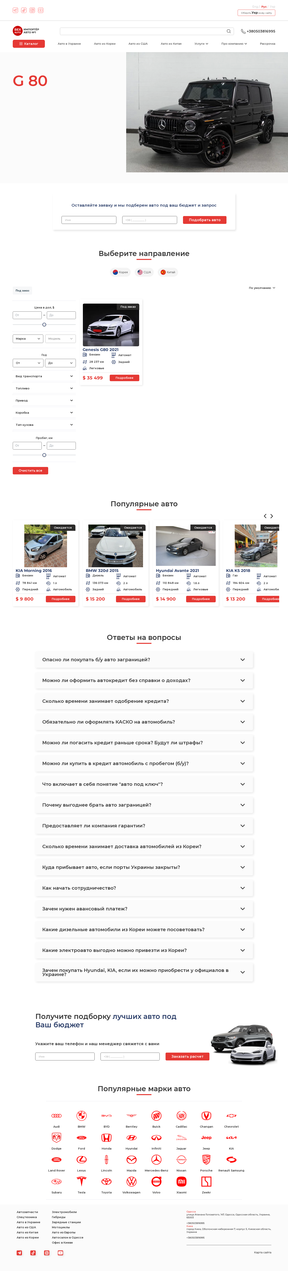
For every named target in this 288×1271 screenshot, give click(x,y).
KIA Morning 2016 (34, 570)
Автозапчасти (27, 1212)
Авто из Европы (63, 1232)
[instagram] (32, 10)
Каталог (31, 44)
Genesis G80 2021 (101, 349)
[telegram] (15, 10)
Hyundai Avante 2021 (177, 570)
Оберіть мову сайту (256, 12)
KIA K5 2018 (238, 570)
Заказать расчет (187, 1056)
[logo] (26, 31)
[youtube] (40, 10)
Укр (272, 6)
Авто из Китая (171, 43)
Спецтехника (27, 1217)
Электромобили (64, 1212)
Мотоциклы (61, 1227)
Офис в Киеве (62, 1242)
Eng (255, 6)
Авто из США (138, 43)
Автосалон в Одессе (67, 1237)
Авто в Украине (69, 43)
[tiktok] (23, 10)
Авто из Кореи (105, 43)
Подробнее (124, 378)
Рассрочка (267, 43)
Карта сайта (262, 1252)
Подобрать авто (205, 220)
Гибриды (58, 1217)
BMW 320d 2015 (102, 570)
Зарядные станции (66, 1222)
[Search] (230, 31)
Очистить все (30, 470)
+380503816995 (261, 31)
